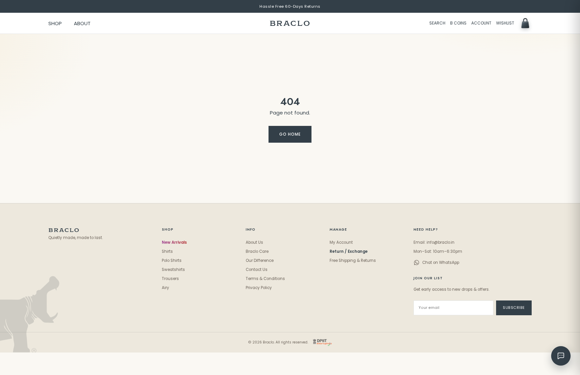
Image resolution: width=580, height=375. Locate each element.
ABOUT (82, 23)
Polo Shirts (172, 260)
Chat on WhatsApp (440, 262)
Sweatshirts (173, 269)
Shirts (167, 251)
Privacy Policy (259, 287)
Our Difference (260, 260)
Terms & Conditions (265, 278)
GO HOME (290, 134)
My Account (341, 242)
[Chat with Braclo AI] (561, 356)
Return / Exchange (349, 251)
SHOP (55, 23)
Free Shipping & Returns (353, 260)
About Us (254, 242)
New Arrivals (174, 242)
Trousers (170, 278)
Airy (165, 287)
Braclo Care (257, 251)
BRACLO (290, 23)
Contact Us (257, 269)
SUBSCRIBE (514, 307)
